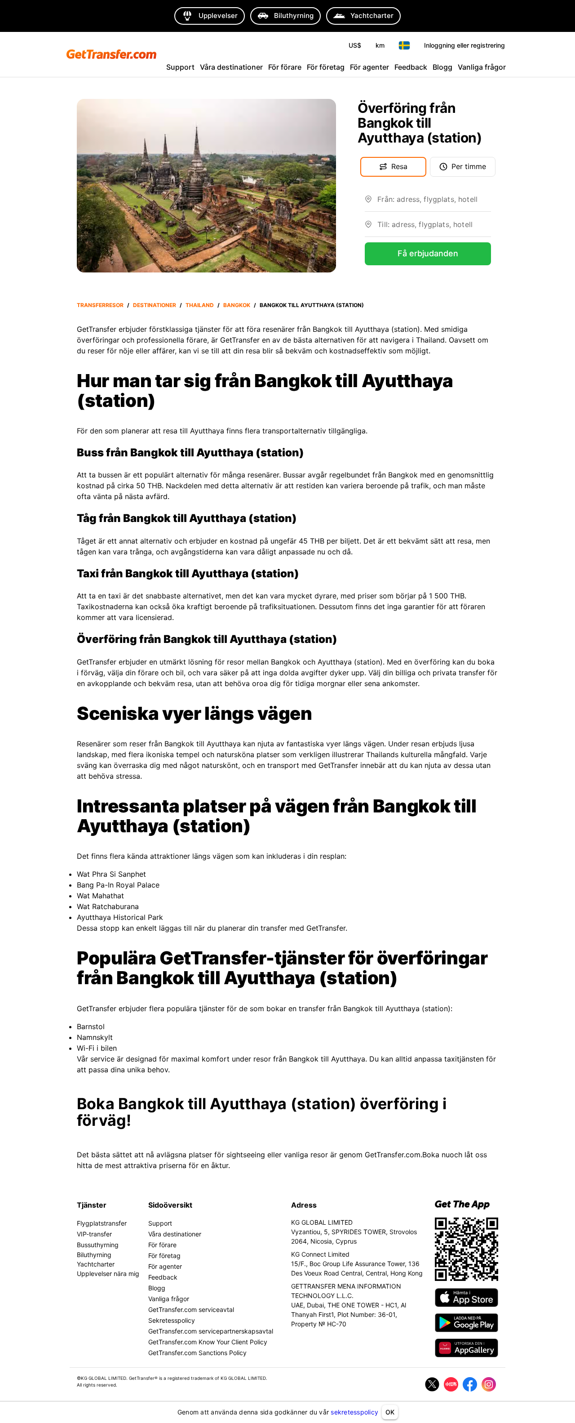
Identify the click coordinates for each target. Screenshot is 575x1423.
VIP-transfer (94, 1234)
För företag (326, 66)
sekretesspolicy (354, 1412)
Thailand (200, 305)
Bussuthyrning (98, 1245)
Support (180, 66)
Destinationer (154, 305)
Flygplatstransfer (102, 1223)
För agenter (369, 66)
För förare (284, 66)
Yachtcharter (96, 1264)
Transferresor (100, 305)
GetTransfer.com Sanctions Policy (197, 1352)
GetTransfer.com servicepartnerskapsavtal (210, 1331)
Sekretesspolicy (171, 1320)
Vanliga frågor (482, 66)
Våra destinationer (231, 66)
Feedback (410, 66)
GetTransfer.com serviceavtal (191, 1309)
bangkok (236, 305)
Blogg (442, 66)
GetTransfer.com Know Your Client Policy (207, 1342)
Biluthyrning (94, 1254)
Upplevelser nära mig (108, 1273)
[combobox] (434, 202)
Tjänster (91, 1204)
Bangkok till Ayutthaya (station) (312, 305)
